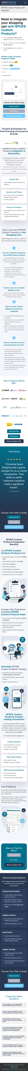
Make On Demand (15, 69)
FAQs (12, 1067)
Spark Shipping (11, 1064)
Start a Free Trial (14, 106)
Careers (16, 1067)
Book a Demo (14, 111)
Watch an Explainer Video (14, 116)
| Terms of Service (14, 1069)
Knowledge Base (6, 1069)
